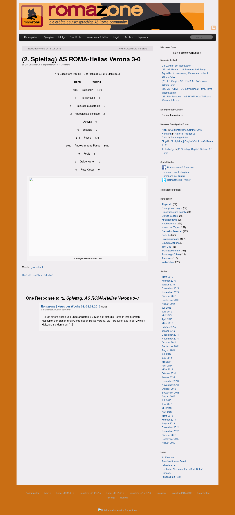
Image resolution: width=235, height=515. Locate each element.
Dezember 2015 (170, 288)
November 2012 (170, 431)
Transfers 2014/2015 (90, 493)
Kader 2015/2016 (115, 493)
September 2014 (170, 346)
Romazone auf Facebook (180, 167)
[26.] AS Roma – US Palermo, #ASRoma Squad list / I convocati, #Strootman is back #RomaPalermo (185, 73)
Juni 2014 (167, 358)
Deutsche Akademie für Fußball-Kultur (182, 469)
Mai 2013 (166, 408)
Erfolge (61, 37)
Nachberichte (169, 223)
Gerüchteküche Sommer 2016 (186, 129)
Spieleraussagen (170, 239)
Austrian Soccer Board (174, 461)
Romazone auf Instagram (175, 172)
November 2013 (170, 385)
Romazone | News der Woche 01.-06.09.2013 (71, 306)
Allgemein (167, 204)
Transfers (167, 258)
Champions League (172, 208)
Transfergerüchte (179, 137)
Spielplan (49, 37)
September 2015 (170, 300)
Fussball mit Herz (171, 476)
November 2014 (170, 338)
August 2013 (168, 396)
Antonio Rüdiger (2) (185, 133)
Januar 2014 (168, 377)
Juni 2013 (167, 404)
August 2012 (168, 442)
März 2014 (167, 369)
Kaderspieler (30, 37)
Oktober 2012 (169, 435)
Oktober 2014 (169, 342)
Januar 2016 (168, 284)
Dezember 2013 (170, 381)
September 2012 (170, 439)
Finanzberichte (169, 219)
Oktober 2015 (169, 296)
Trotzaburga (168, 149)
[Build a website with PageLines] (117, 510)
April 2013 (167, 412)
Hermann (166, 133)
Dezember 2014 (170, 334)
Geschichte (75, 37)
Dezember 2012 (170, 427)
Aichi (164, 129)
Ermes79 (166, 473)
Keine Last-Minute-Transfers (133, 48)
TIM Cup (166, 246)
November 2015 (170, 292)
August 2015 (168, 303)
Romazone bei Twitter (178, 179)
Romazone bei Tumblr (173, 176)
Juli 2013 (166, 400)
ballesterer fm (169, 465)
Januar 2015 (168, 330)
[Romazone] (117, 16)
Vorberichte (168, 262)
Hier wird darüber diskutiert (37, 275)
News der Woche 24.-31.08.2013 (44, 48)
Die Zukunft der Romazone (176, 65)
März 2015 (167, 323)
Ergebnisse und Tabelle (174, 212)
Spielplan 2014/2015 (181, 493)
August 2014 (168, 350)
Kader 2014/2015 (65, 493)
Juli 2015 (166, 307)
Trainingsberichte (171, 250)
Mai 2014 (166, 361)
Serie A (166, 235)
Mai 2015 (166, 315)
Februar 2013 (169, 419)
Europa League (170, 215)
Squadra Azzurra (171, 242)
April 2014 (167, 365)
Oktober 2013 (169, 388)
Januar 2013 (168, 423)
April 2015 (167, 319)
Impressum (143, 37)
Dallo (164, 137)
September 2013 (170, 392)
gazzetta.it (37, 267)
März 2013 (167, 415)
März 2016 (167, 276)
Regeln (116, 37)
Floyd (165, 141)
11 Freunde (168, 457)
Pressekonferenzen (172, 231)
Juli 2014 (166, 354)
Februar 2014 (169, 373)
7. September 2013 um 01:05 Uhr (55, 310)
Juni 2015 (167, 311)
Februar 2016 (169, 280)
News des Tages (171, 227)
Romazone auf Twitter (97, 37)
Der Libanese (31, 64)
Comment (64, 64)
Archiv (128, 37)
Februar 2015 (169, 327)
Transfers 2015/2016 (140, 493)
